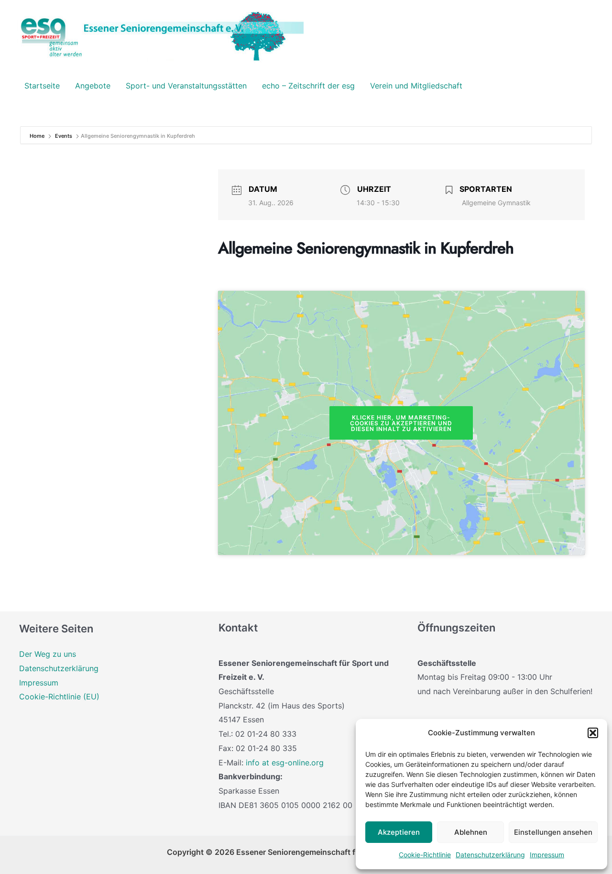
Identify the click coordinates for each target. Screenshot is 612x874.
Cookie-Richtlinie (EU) (59, 696)
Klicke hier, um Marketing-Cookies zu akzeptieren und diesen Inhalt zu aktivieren (401, 423)
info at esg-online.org (285, 762)
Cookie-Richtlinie (425, 855)
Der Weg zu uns (47, 654)
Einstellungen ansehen (553, 832)
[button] (593, 733)
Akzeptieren (399, 832)
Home (38, 136)
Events (63, 136)
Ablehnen (470, 832)
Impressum (547, 855)
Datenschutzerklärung (490, 855)
